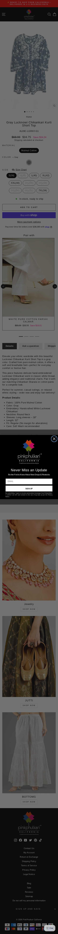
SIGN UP (29, 489)
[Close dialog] (54, 439)
